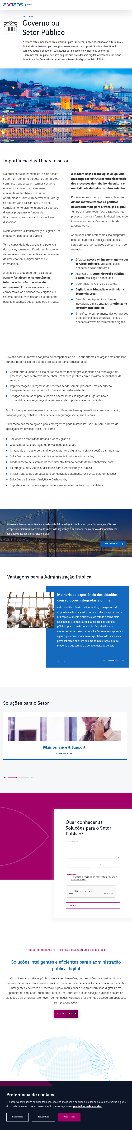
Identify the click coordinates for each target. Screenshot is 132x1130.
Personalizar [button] (17, 1117)
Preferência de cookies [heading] (30, 1095)
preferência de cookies (87, 1106)
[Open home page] (13, 4)
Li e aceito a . (94, 878)
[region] (68, 627)
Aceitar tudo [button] (69, 1117)
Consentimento (72, 874)
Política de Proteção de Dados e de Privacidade (94, 878)
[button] (58, 660)
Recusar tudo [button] (43, 1117)
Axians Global (65, 1013)
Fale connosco (112, 543)
